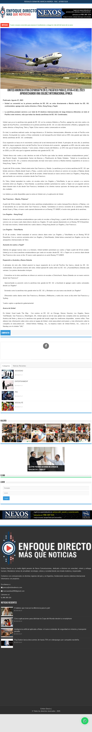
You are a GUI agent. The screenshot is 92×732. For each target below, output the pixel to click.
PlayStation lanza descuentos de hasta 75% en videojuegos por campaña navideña (46, 640)
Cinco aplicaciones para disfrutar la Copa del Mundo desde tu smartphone (43, 619)
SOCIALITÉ (19, 403)
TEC (16, 392)
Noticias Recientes (19, 366)
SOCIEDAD (19, 371)
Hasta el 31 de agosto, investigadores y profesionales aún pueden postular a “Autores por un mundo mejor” (44, 25)
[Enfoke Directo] (18, 12)
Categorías (6, 366)
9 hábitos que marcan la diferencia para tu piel (32, 608)
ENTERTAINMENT (21, 381)
